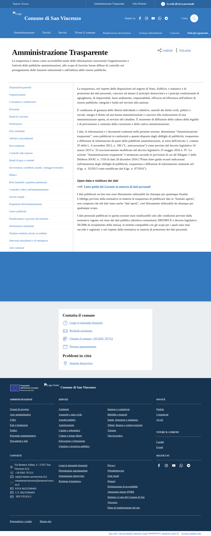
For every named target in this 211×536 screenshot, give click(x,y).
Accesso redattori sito (191, 533)
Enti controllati (17, 131)
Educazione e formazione (72, 441)
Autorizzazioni (66, 425)
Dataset (111, 481)
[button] (70, 87)
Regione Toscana (21, 4)
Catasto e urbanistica (69, 430)
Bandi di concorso (18, 116)
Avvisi (159, 419)
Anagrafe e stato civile (70, 414)
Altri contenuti (16, 247)
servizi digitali (126, 533)
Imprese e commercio (118, 409)
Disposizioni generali (20, 87)
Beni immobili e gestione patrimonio (28, 182)
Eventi (159, 447)
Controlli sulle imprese (21, 153)
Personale (14, 109)
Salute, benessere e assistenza (122, 419)
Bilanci (13, 174)
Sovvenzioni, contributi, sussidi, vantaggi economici (36, 167)
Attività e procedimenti (21, 138)
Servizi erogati (16, 196)
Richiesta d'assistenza (70, 481)
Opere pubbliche (18, 211)
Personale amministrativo (23, 435)
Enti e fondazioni (19, 425)
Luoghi (160, 442)
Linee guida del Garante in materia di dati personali (117, 186)
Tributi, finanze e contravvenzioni (124, 425)
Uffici (13, 419)
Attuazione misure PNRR (120, 491)
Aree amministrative (20, 414)
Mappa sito (45, 521)
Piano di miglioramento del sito (123, 507)
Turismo (111, 430)
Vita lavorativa (115, 435)
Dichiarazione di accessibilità (122, 486)
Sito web (113, 533)
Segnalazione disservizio (71, 476)
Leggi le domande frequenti (73, 465)
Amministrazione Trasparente (109, 3)
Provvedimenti (16, 145)
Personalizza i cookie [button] (21, 521)
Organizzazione (17, 94)
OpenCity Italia (140, 533)
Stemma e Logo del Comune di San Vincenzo (126, 500)
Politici (13, 430)
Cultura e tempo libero (70, 435)
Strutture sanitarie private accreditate (28, 233)
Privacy (111, 465)
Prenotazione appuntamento (73, 470)
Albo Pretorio (139, 3)
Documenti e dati (19, 441)
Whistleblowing (115, 470)
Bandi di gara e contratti (21, 160)
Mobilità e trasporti (117, 414)
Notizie (160, 409)
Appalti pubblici (67, 419)
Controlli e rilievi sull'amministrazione (29, 189)
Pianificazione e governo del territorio (28, 218)
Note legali (113, 476)
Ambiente (64, 409)
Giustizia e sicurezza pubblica (74, 446)
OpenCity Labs (169, 533)
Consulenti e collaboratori (22, 102)
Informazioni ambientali (21, 226)
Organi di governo (19, 409)
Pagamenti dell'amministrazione (25, 204)
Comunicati (162, 414)
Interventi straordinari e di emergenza (28, 240)
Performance (15, 123)
